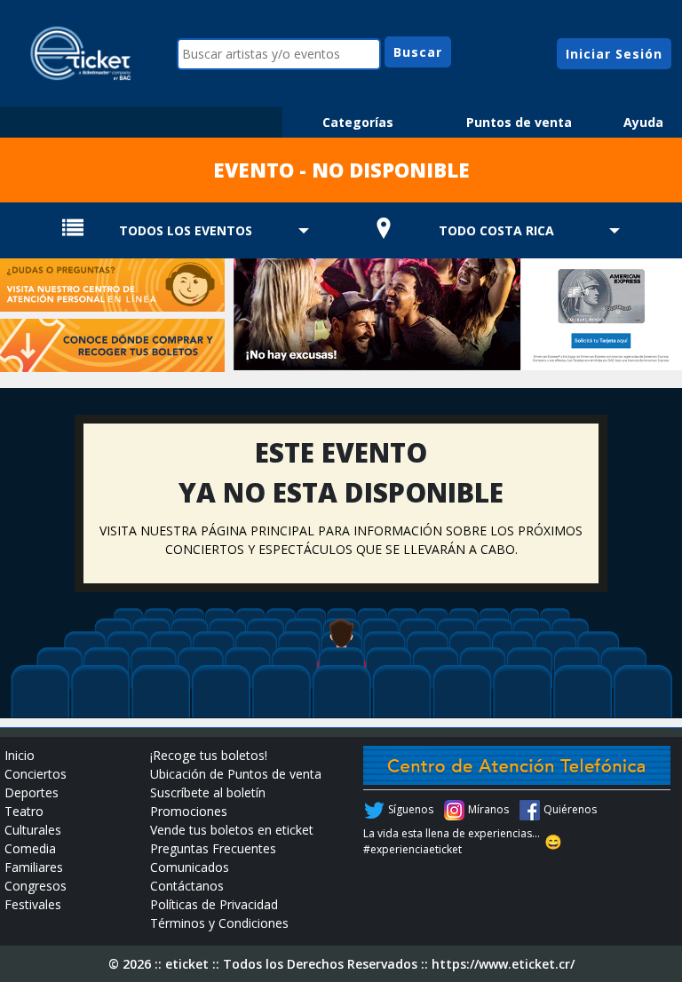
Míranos (488, 809)
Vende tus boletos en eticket (231, 829)
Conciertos (35, 773)
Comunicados (189, 867)
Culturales (32, 829)
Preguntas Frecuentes (213, 848)
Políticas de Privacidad (214, 904)
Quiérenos (570, 809)
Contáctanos (187, 885)
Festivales (32, 904)
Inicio (19, 755)
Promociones (188, 811)
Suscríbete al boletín (208, 792)
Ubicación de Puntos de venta (235, 773)
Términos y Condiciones (219, 923)
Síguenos (410, 809)
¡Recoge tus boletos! (208, 755)
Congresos (35, 885)
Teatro (24, 811)
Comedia (30, 848)
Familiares (33, 867)
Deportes (31, 792)
